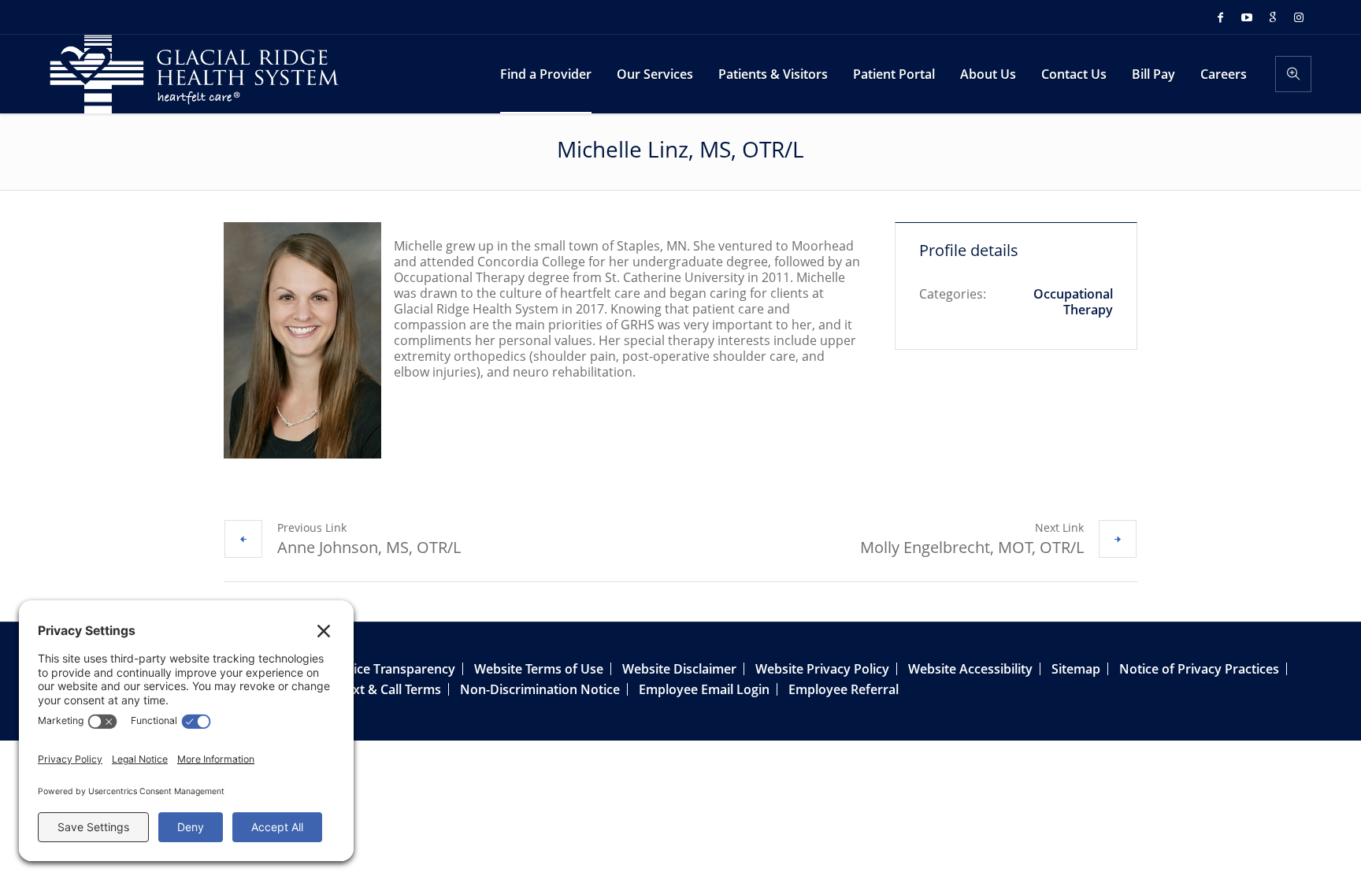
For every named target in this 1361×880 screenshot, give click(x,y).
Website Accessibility (970, 669)
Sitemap (1075, 669)
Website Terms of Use (538, 669)
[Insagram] (1298, 17)
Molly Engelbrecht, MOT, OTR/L (972, 547)
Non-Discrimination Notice (540, 689)
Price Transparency (397, 669)
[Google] (1272, 17)
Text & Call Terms (390, 689)
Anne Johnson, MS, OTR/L (369, 547)
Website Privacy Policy (822, 669)
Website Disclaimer (679, 669)
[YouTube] (1246, 17)
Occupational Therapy (1073, 301)
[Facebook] (1220, 17)
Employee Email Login (704, 689)
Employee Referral (843, 689)
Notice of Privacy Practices (1199, 669)
